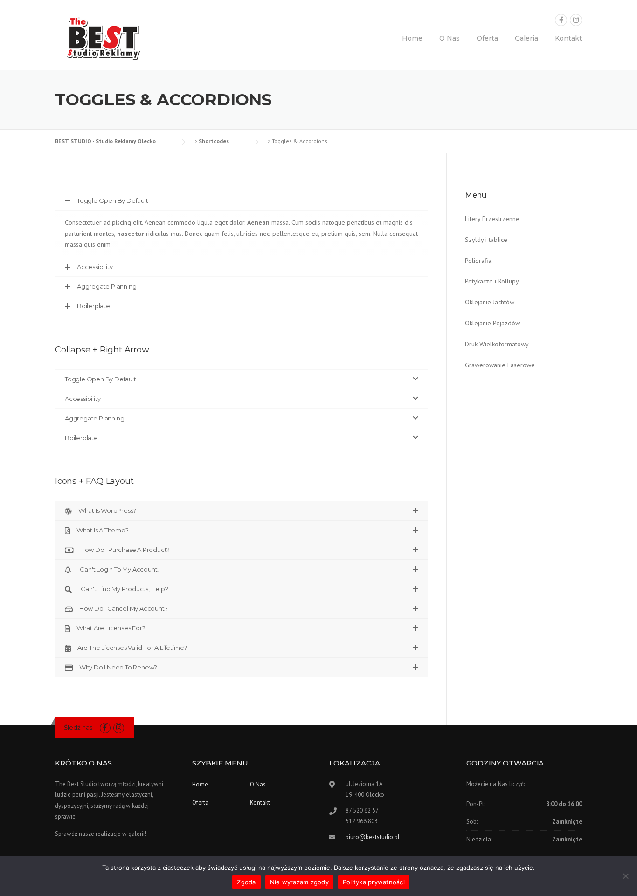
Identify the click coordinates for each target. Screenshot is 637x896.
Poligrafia (478, 260)
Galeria (526, 38)
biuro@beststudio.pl (373, 837)
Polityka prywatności (374, 882)
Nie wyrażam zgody (299, 882)
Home (412, 38)
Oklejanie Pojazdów (492, 323)
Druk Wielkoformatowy (497, 344)
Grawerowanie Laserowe (500, 365)
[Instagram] (576, 20)
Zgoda (246, 882)
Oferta (487, 38)
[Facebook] (561, 20)
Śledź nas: (79, 727)
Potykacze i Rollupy (492, 281)
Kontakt (568, 38)
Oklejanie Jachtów (489, 302)
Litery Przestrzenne (492, 218)
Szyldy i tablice (486, 239)
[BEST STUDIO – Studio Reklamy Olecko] (101, 37)
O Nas (449, 38)
